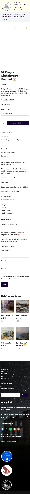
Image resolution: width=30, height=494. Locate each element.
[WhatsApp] (10, 429)
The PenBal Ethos (7, 423)
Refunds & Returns (8, 199)
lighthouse (10, 140)
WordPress (21, 492)
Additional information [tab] (8, 152)
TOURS (4, 20)
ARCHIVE (17, 5)
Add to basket (17, 123)
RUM (22, 10)
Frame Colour (5, 110)
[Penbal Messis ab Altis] (6, 6)
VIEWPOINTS (6, 14)
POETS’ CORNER (19, 14)
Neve (7, 492)
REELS (15, 17)
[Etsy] (18, 429)
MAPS (16, 10)
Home (2, 28)
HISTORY (17, 2)
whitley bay (26, 140)
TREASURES (18, 7)
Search (24, 395)
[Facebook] (2, 429)
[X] (6, 429)
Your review (5, 250)
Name (3, 261)
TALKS (22, 17)
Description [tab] (4, 149)
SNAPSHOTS (6, 17)
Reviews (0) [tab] (5, 156)
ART (24, 5)
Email (3, 269)
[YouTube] (14, 429)
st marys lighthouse (17, 140)
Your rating (5, 246)
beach (5, 140)
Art (7, 28)
